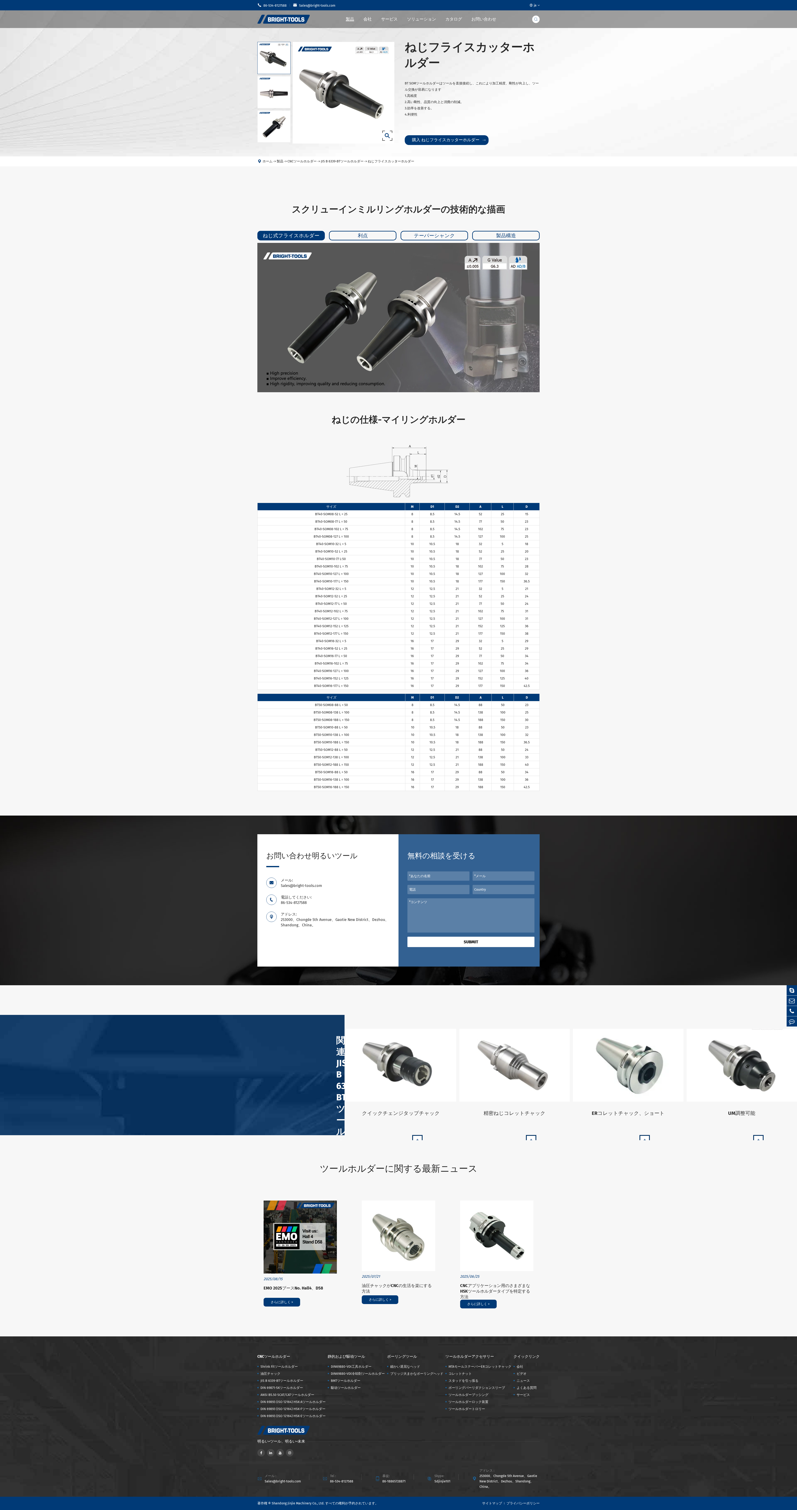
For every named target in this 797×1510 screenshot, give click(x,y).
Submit (471, 941)
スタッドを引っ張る (463, 1381)
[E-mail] (792, 1001)
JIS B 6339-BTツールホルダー (342, 161)
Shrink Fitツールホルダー (279, 1367)
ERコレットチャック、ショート (628, 1113)
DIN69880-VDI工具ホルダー (351, 1367)
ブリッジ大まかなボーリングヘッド (416, 1374)
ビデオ (522, 1374)
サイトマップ (492, 1503)
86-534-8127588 (272, 5)
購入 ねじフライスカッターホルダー (448, 139)
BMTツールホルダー (345, 1381)
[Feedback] (792, 1021)
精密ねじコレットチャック (514, 1113)
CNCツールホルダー (302, 161)
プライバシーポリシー (523, 1503)
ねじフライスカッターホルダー (391, 161)
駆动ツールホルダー (346, 1388)
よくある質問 (527, 1388)
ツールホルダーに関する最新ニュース (398, 1168)
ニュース (523, 1381)
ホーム (268, 161)
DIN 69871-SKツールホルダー (281, 1388)
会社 (367, 19)
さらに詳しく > (282, 1302)
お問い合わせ (483, 19)
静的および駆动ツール (346, 1356)
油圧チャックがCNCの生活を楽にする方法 (397, 1288)
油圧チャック (270, 1374)
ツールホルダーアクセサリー (469, 1356)
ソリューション (421, 19)
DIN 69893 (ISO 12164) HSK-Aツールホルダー (293, 1402)
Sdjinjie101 (442, 1481)
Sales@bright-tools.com (314, 5)
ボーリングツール (402, 1356)
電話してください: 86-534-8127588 (296, 900)
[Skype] (792, 990)
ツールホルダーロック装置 (468, 1402)
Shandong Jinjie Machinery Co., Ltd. (298, 1503)
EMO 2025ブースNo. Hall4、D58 (293, 1288)
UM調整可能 (741, 1113)
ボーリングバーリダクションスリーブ (477, 1388)
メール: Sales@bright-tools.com (301, 883)
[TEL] (792, 1011)
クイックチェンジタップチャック (401, 1113)
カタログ (453, 19)
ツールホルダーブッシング (468, 1395)
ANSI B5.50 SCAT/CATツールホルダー (287, 1395)
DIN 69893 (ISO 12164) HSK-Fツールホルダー (292, 1409)
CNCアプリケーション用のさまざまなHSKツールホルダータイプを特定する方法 (495, 1291)
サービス (389, 19)
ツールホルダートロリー (467, 1409)
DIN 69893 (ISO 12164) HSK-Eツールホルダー (293, 1416)
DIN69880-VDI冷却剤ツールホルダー (358, 1374)
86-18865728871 (394, 1481)
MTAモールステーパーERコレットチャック (480, 1367)
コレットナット (460, 1374)
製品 (350, 19)
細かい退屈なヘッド (405, 1367)
